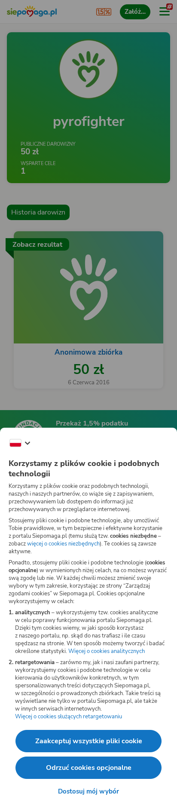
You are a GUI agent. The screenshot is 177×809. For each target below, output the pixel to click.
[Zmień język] (19, 443)
